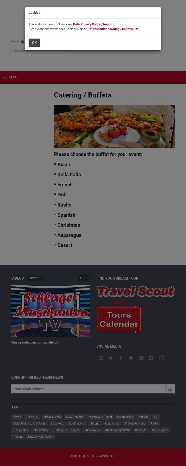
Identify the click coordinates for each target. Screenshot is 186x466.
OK (34, 43)
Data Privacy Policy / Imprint (93, 24)
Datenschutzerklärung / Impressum (113, 29)
